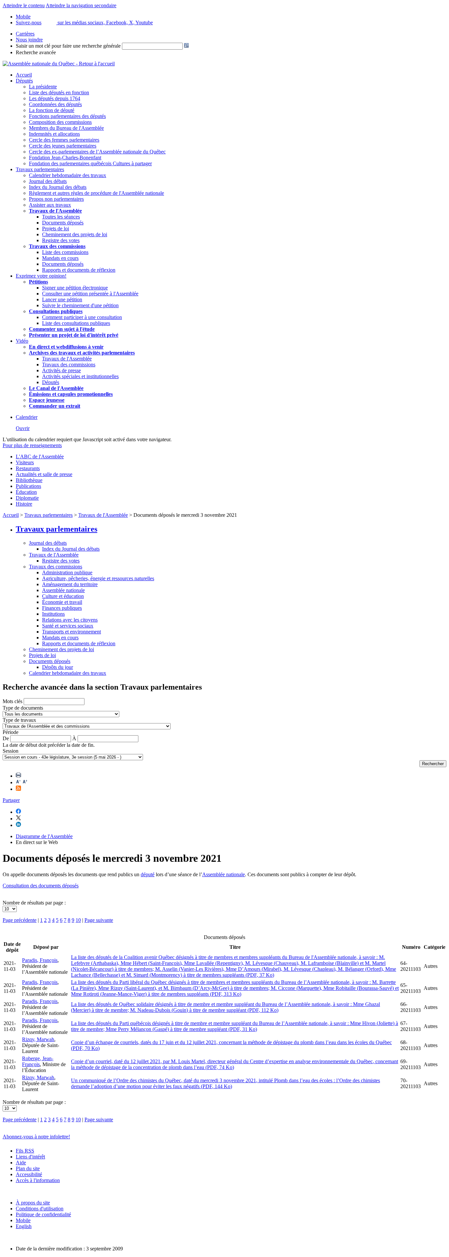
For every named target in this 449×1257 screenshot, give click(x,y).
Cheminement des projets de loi (74, 234)
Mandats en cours (60, 258)
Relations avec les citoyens (70, 620)
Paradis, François (40, 960)
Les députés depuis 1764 (54, 98)
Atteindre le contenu (24, 5)
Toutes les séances (61, 216)
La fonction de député (51, 110)
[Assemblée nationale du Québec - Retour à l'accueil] (59, 63)
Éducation (26, 492)
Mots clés (12, 701)
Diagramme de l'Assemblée (44, 836)
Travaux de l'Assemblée (55, 211)
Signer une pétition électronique (75, 287)
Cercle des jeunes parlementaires (62, 146)
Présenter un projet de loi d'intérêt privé (73, 335)
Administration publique (67, 572)
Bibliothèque (29, 480)
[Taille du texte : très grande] (25, 782)
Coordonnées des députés (55, 104)
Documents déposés (62, 222)
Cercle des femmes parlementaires (64, 140)
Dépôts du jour (57, 667)
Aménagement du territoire (70, 584)
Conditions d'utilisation (39, 1208)
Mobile (23, 1220)
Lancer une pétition (62, 299)
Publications (28, 486)
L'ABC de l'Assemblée (40, 456)
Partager (11, 800)
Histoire (24, 504)
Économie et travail (62, 602)
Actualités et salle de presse (44, 474)
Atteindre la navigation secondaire (81, 5)
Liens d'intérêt (30, 1156)
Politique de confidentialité (43, 1214)
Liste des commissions (65, 252)
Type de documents (23, 708)
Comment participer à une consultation (82, 317)
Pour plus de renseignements (32, 445)
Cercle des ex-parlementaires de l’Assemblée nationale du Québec (97, 151)
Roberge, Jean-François (37, 1061)
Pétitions (38, 282)
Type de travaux (19, 720)
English (24, 1226)
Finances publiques (62, 608)
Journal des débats (48, 181)
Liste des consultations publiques (76, 323)
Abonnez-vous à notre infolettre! (36, 1136)
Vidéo (22, 341)
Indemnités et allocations (54, 134)
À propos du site (33, 1202)
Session (10, 751)
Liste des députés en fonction (59, 92)
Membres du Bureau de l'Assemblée (66, 128)
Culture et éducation (63, 596)
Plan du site (28, 1168)
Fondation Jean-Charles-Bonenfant (65, 157)
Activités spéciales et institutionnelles (80, 376)
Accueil (24, 75)
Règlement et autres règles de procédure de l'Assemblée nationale (96, 193)
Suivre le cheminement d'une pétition (80, 305)
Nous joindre (29, 39)
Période (10, 732)
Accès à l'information (38, 1180)
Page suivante (98, 920)
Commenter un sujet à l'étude (62, 329)
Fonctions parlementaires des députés (67, 116)
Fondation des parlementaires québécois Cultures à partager (90, 163)
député (147, 874)
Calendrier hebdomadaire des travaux (67, 175)
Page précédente (19, 920)
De (6, 738)
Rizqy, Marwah (38, 1039)
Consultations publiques (56, 311)
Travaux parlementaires (40, 169)
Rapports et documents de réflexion (78, 270)
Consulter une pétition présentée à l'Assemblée (90, 293)
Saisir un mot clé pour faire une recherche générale (68, 46)
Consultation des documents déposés (41, 885)
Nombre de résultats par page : (34, 902)
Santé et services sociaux (67, 625)
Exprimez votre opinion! (41, 276)
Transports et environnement (71, 631)
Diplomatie (27, 498)
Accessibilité (29, 1174)
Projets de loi (55, 228)
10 (78, 920)
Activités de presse (61, 370)
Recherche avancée (36, 52)
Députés (24, 80)
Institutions (53, 614)
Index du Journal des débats (57, 187)
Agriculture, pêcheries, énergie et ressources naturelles (98, 578)
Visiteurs (25, 462)
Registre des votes (61, 240)
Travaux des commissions (57, 246)
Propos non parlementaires (56, 199)
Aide (21, 1162)
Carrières (25, 33)
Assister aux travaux (50, 205)
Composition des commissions (60, 122)
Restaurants (28, 468)
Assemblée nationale (63, 590)
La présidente (43, 86)
